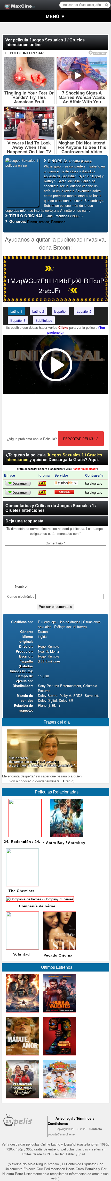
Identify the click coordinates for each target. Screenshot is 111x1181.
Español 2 (83, 311)
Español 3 (17, 320)
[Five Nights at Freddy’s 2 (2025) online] (58, 1056)
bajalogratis (93, 483)
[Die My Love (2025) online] (21, 1056)
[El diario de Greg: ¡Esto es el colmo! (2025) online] (58, 1099)
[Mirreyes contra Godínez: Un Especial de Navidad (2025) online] (21, 1099)
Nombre (21, 586)
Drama (32, 221)
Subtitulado (43, 320)
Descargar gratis (18, 483)
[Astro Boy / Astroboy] (65, 838)
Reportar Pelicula (81, 438)
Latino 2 (38, 311)
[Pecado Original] (58, 951)
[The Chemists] (21, 884)
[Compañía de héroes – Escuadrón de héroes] (39, 898)
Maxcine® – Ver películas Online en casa (18, 2)
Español (60, 311)
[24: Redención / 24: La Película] (24, 835)
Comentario (55, 543)
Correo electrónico (20, 596)
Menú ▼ (55, 16)
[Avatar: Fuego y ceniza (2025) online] (21, 1013)
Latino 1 (16, 311)
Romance (58, 221)
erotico (44, 221)
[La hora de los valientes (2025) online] (58, 1013)
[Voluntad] (21, 948)
